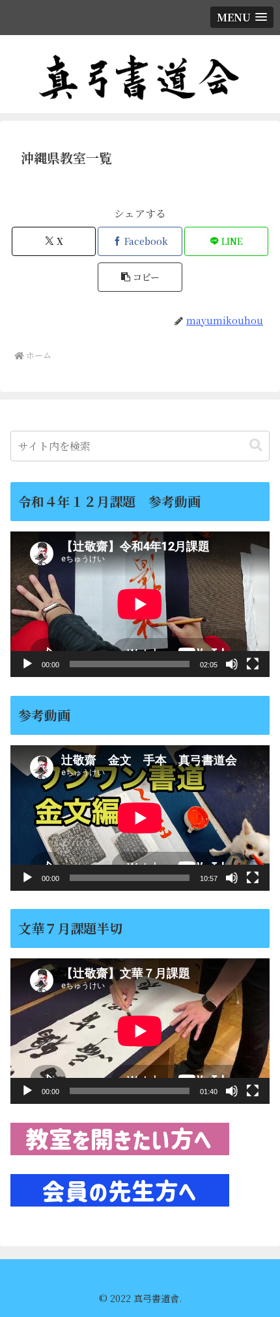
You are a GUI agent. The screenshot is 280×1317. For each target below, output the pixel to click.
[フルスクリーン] (252, 664)
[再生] (27, 664)
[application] (140, 604)
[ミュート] (231, 664)
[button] (140, 277)
